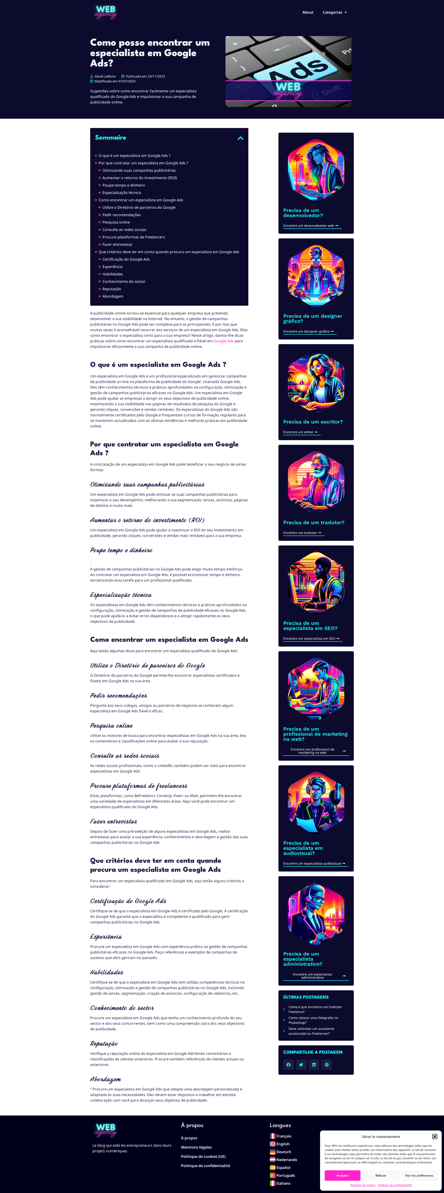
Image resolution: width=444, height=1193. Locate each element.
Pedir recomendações (121, 214)
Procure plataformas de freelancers (133, 237)
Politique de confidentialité (395, 1185)
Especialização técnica (121, 192)
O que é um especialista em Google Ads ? (134, 155)
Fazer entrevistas (117, 244)
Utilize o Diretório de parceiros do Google (139, 207)
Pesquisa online (116, 222)
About (308, 12)
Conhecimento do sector (124, 281)
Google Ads (224, 340)
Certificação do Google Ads (126, 259)
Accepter (342, 1175)
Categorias (332, 12)
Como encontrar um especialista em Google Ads (141, 199)
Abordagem (112, 296)
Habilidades (112, 274)
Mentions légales (196, 1147)
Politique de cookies (363, 1185)
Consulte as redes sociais (124, 229)
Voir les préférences (419, 1175)
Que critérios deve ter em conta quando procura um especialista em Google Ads (169, 251)
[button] (434, 1136)
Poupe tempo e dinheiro (123, 185)
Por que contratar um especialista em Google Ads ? (143, 162)
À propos (189, 1137)
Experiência (112, 266)
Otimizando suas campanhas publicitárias (139, 170)
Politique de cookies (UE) (203, 1156)
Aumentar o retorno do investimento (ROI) (139, 177)
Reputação (111, 288)
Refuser (381, 1175)
